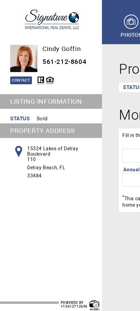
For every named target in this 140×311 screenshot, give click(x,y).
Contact (21, 80)
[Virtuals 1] (95, 301)
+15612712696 (74, 306)
